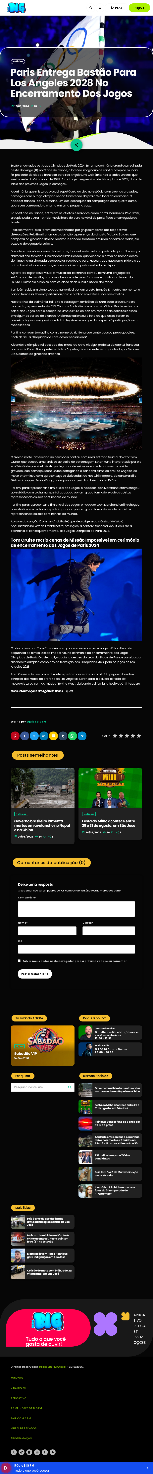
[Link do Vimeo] (17, 8)
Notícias (18, 61)
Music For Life (102, 1045)
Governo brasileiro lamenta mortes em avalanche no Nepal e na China (42, 825)
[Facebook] (45, 1452)
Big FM (19, 1046)
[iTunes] (29, 1452)
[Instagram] (37, 1452)
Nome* (22, 922)
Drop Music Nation (105, 1028)
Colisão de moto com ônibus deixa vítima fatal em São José (49, 1272)
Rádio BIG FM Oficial (52, 1367)
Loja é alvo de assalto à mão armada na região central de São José (48, 1222)
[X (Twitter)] (14, 1452)
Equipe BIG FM (36, 721)
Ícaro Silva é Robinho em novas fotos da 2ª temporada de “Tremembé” (115, 1190)
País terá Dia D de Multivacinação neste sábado (116, 1173)
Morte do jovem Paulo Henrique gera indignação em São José (47, 1255)
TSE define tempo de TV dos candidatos (112, 1156)
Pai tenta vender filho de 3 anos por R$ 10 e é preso (117, 1123)
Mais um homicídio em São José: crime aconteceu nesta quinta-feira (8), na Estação (48, 1239)
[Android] (53, 1452)
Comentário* (27, 897)
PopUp (139, 8)
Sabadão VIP (25, 1053)
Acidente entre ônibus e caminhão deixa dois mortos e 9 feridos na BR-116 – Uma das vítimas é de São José (117, 1141)
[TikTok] (22, 1452)
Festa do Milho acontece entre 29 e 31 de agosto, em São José (108, 823)
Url (20, 941)
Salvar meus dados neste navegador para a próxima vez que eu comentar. (75, 961)
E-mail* (87, 922)
